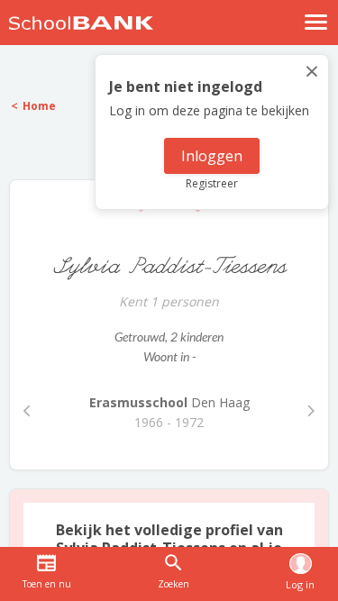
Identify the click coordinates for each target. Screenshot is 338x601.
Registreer (212, 183)
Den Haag (169, 402)
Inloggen (211, 156)
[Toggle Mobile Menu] (316, 22)
